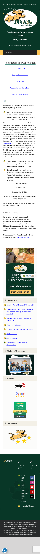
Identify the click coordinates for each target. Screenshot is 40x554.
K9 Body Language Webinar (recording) (20, 329)
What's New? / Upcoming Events (20, 45)
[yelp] (32, 492)
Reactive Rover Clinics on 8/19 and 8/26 (20, 305)
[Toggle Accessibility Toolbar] (4, 550)
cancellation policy (23, 237)
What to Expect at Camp (20, 94)
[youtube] (32, 487)
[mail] (32, 496)
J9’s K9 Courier (12, 338)
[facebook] (32, 477)
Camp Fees (20, 81)
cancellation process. (10, 143)
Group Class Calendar (15, 4)
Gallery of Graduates (14, 325)
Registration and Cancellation (20, 88)
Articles (26, 4)
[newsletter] (28, 275)
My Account (32, 4)
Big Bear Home (20, 68)
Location (5, 4)
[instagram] (32, 482)
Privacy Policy (24, 528)
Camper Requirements (20, 75)
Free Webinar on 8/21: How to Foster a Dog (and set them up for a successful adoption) (20, 312)
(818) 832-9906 (20, 39)
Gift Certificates (12, 334)
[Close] (35, 273)
